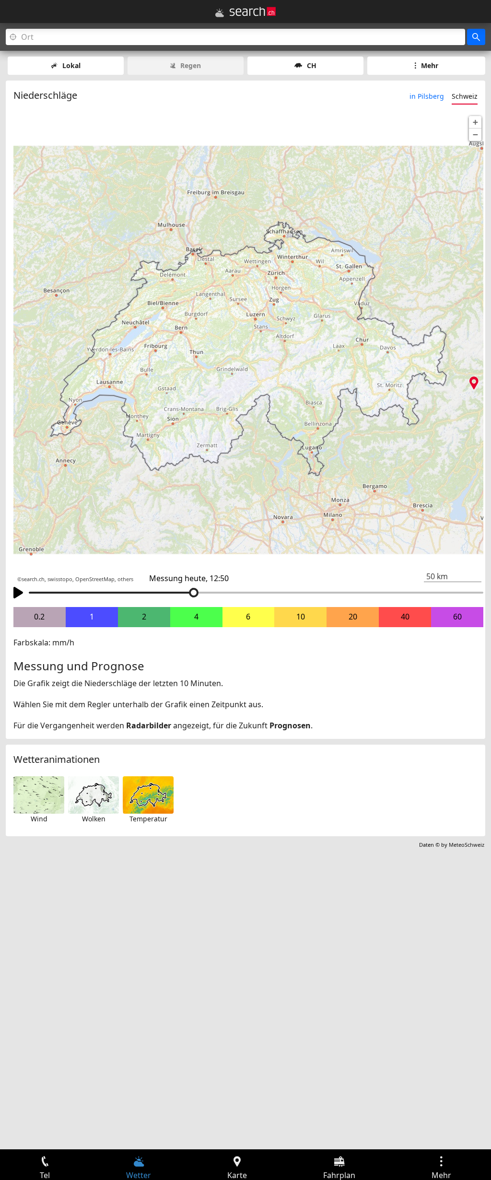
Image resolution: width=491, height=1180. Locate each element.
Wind (39, 818)
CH (311, 65)
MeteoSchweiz (466, 844)
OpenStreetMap (95, 579)
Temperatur (148, 818)
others (125, 579)
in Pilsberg (426, 96)
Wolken (93, 818)
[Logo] (253, 11)
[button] (475, 122)
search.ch (33, 579)
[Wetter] (219, 13)
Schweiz (465, 96)
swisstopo (59, 579)
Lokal (71, 65)
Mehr (429, 65)
